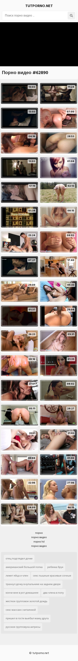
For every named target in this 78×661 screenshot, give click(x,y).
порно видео (39, 537)
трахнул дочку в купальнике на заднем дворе (33, 584)
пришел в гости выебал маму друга (27, 618)
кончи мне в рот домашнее (22, 593)
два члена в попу (53, 593)
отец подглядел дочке (19, 558)
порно (39, 533)
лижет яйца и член (17, 575)
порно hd (39, 541)
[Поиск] (71, 15)
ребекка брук (55, 567)
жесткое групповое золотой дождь (26, 601)
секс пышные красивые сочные (52, 575)
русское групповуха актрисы (23, 627)
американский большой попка (24, 567)
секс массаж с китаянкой (21, 610)
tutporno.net (39, 6)
